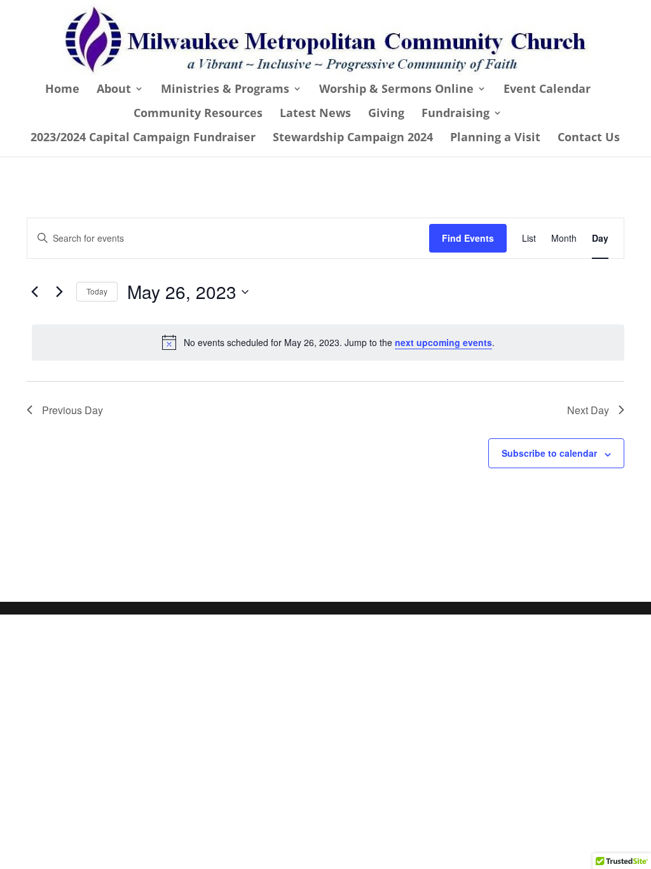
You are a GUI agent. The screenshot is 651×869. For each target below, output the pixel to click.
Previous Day (72, 410)
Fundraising (455, 114)
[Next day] (59, 292)
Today (96, 291)
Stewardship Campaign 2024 (353, 138)
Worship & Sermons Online (396, 90)
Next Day (588, 410)
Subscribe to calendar (549, 453)
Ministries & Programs (225, 90)
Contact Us (589, 138)
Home (62, 90)
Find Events (468, 238)
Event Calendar (547, 90)
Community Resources (198, 114)
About (114, 90)
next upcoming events (443, 342)
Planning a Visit (495, 138)
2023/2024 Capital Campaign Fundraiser (143, 138)
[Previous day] (34, 292)
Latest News (315, 114)
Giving (386, 114)
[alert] (328, 342)
